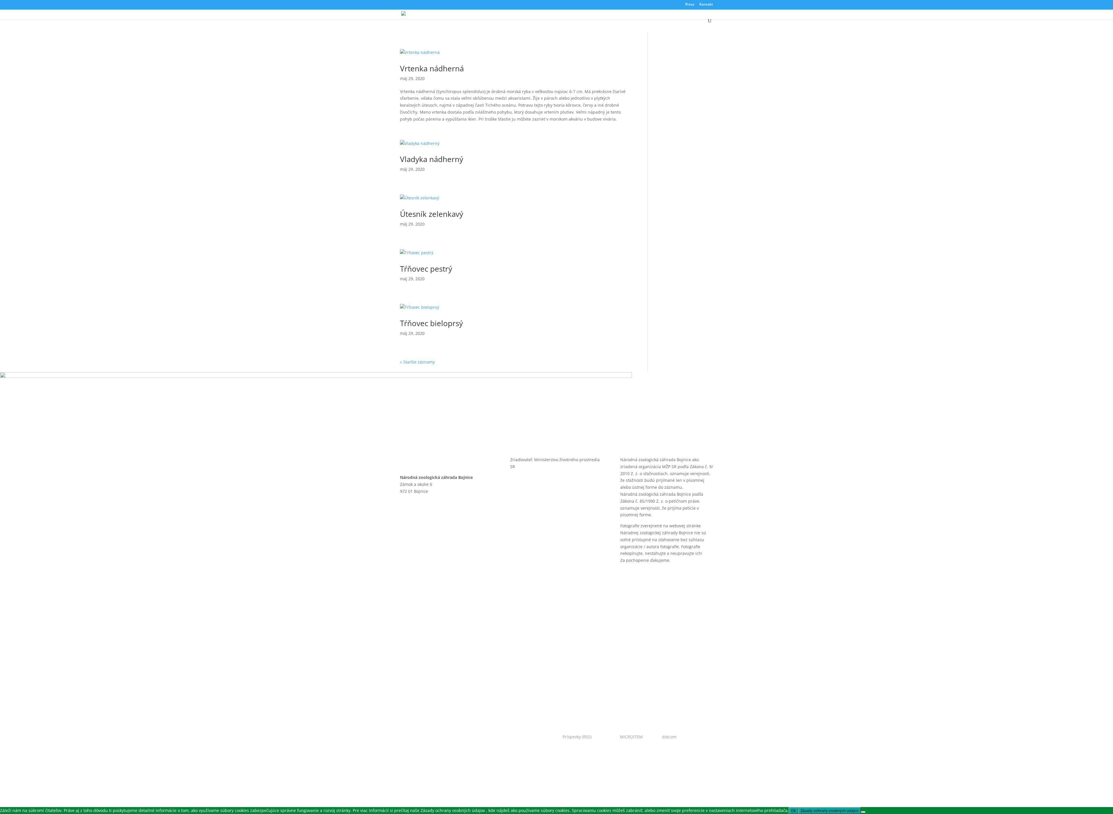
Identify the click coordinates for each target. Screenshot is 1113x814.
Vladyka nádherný (431, 159)
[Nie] (863, 812)
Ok (793, 810)
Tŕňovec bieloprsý (431, 323)
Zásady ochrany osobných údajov (441, 575)
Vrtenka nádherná (432, 68)
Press (689, 5)
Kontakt (706, 5)
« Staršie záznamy (417, 362)
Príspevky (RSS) (577, 736)
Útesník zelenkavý (431, 214)
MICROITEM (631, 736)
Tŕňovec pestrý (426, 269)
